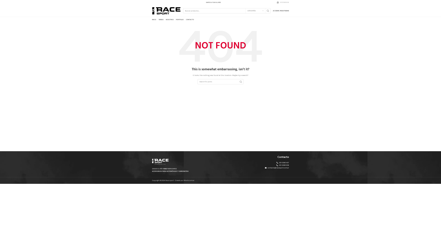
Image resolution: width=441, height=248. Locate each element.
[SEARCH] (268, 10)
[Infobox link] (283, 2)
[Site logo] (166, 11)
